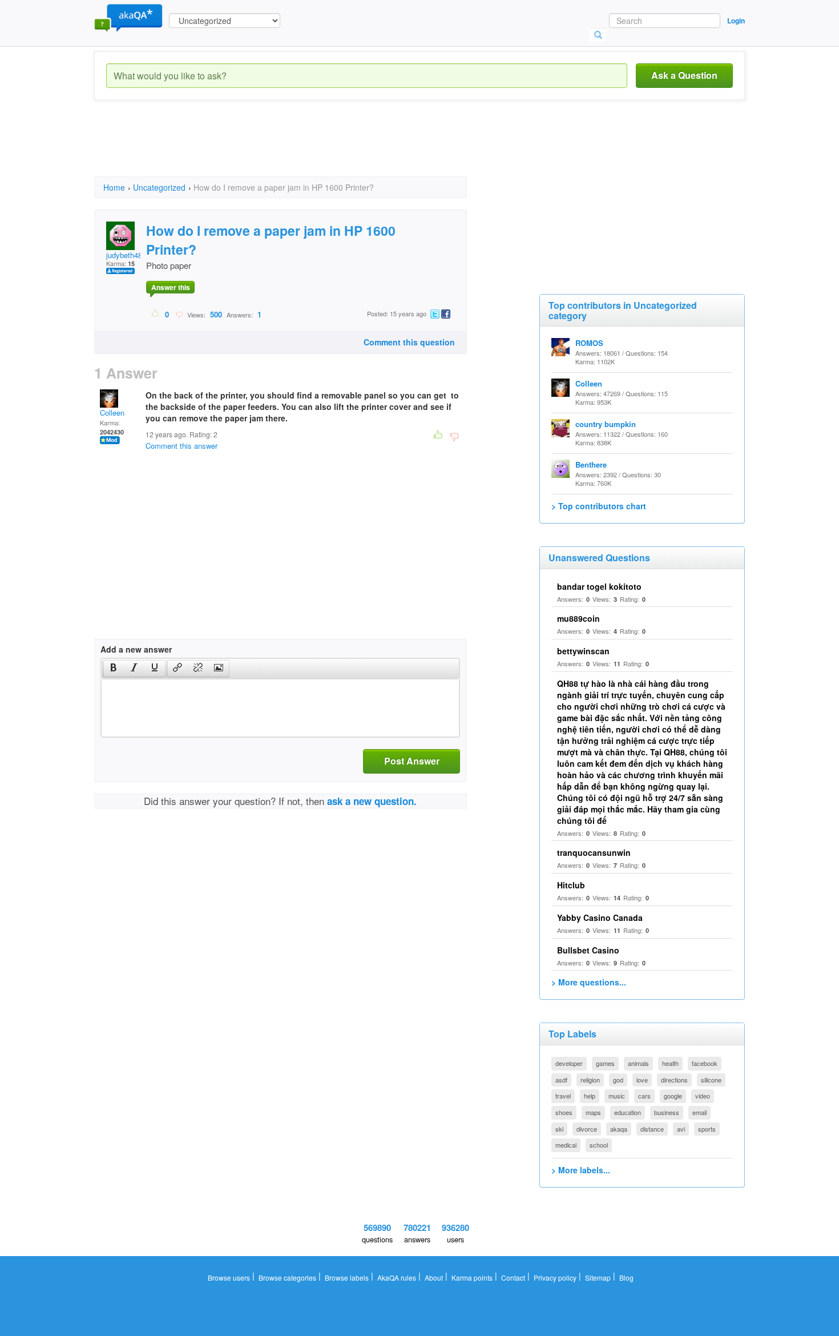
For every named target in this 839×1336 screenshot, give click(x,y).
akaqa (618, 1128)
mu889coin (578, 618)
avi (681, 1128)
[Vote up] (155, 314)
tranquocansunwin (594, 852)
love (642, 1079)
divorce (586, 1128)
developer (569, 1063)
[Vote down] (179, 314)
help (589, 1095)
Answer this (170, 287)
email (699, 1112)
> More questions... (588, 982)
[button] (113, 668)
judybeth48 (124, 255)
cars (644, 1095)
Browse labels (347, 1277)
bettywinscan (583, 651)
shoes (563, 1112)
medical (565, 1144)
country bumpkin (605, 423)
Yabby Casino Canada (600, 917)
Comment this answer (181, 445)
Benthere (591, 464)
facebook (704, 1063)
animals (638, 1063)
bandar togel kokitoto (599, 586)
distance (652, 1128)
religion (590, 1079)
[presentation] (113, 669)
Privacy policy (555, 1277)
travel (563, 1095)
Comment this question (409, 342)
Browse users (229, 1277)
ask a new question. (372, 801)
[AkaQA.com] (128, 17)
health (670, 1063)
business (666, 1112)
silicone (711, 1079)
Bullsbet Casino (588, 950)
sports (707, 1128)
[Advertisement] (302, 148)
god (618, 1079)
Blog (626, 1277)
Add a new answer (136, 649)
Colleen (112, 412)
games (605, 1063)
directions (674, 1079)
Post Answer (411, 760)
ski (559, 1128)
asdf (561, 1079)
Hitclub (571, 885)
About (434, 1277)
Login (736, 20)
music (616, 1095)
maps (593, 1112)
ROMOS (589, 342)
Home (114, 187)
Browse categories (287, 1277)
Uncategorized (159, 187)
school (599, 1144)
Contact (513, 1277)
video (702, 1095)
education (627, 1112)
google (673, 1095)
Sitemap (598, 1277)
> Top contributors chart (598, 506)
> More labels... (580, 1170)
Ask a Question (684, 75)
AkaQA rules (396, 1277)
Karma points (472, 1277)
